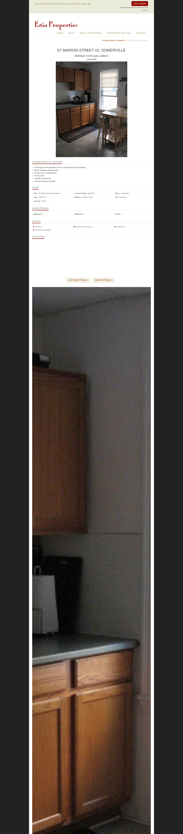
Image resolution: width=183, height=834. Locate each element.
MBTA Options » (103, 280)
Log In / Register (140, 3)
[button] (149, 289)
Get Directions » (78, 280)
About (71, 33)
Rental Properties (91, 33)
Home (60, 33)
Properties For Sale (119, 33)
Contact (141, 33)
